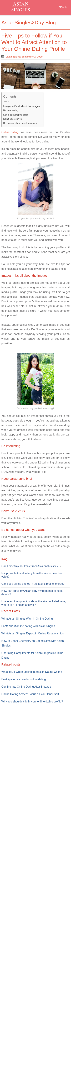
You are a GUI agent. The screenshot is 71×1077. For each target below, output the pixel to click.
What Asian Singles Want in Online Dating (27, 618)
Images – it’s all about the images (21, 106)
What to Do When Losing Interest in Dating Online (31, 671)
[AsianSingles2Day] (23, 7)
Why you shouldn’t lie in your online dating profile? (32, 701)
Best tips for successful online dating (23, 679)
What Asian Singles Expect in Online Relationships (32, 633)
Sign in (63, 7)
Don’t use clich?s (12, 118)
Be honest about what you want (20, 123)
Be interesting (10, 110)
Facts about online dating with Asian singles (28, 626)
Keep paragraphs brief (15, 114)
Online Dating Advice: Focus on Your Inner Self (30, 694)
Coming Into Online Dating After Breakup (26, 686)
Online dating (9, 132)
